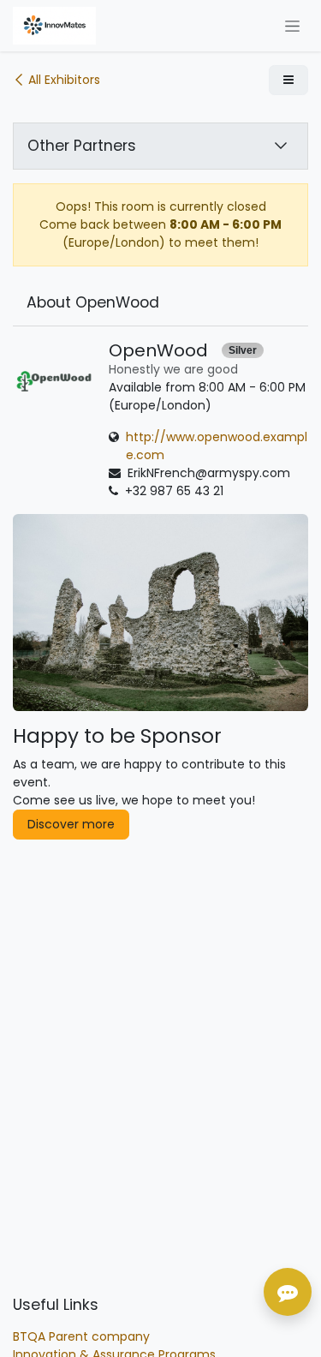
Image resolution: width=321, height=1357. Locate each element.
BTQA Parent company (81, 1336)
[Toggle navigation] (292, 25)
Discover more (71, 824)
